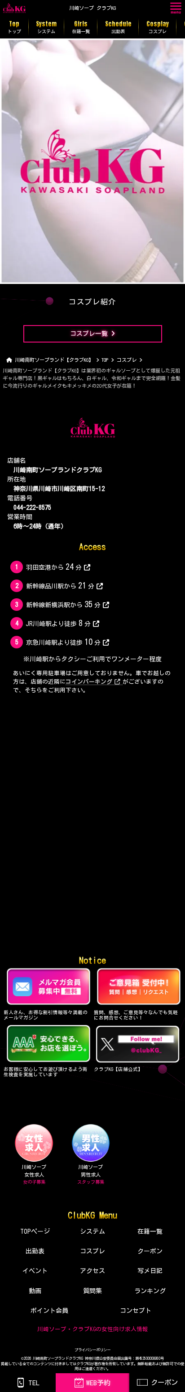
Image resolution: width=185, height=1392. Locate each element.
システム (92, 1231)
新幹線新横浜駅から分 (63, 604)
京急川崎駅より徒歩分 (63, 642)
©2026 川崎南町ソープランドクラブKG (52, 1358)
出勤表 (35, 1251)
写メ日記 (150, 1271)
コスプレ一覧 (89, 333)
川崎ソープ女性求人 (34, 1174)
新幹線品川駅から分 (60, 585)
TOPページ (35, 1231)
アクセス (92, 1271)
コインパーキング (89, 682)
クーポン (150, 1251)
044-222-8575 (32, 507)
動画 (35, 1291)
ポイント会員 (49, 1310)
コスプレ (92, 1251)
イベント (35, 1271)
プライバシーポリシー (92, 1350)
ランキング (150, 1291)
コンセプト (135, 1310)
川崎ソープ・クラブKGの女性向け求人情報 (92, 1329)
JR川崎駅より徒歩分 (58, 623)
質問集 (92, 1291)
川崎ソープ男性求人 (90, 1174)
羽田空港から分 (53, 567)
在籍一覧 (150, 1231)
